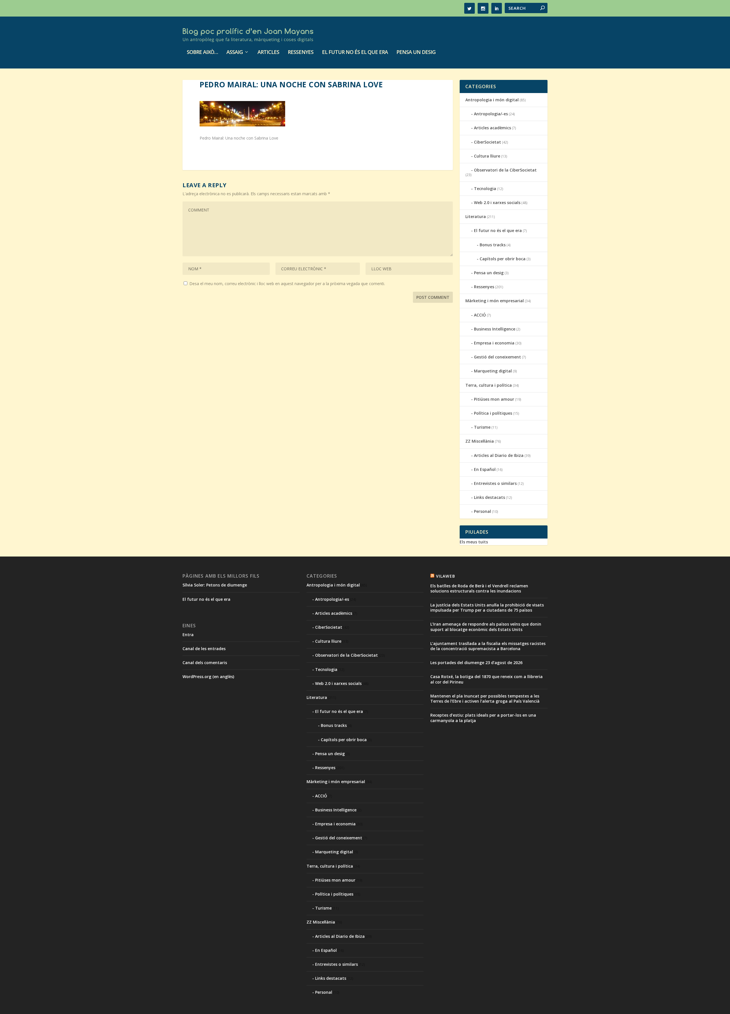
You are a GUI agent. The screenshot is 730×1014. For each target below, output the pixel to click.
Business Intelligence (494, 329)
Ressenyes (300, 52)
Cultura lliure (487, 156)
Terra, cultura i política (488, 385)
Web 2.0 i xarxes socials (497, 202)
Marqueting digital (493, 371)
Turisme (482, 427)
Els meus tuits (474, 542)
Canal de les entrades (204, 648)
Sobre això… (202, 52)
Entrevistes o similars (495, 483)
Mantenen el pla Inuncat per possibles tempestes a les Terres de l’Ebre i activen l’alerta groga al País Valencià (485, 698)
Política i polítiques (493, 413)
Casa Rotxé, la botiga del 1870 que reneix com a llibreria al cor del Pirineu (486, 679)
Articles (268, 52)
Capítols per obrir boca (503, 258)
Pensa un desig (415, 52)
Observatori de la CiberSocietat (505, 170)
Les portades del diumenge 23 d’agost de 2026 (476, 662)
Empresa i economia (494, 343)
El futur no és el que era (355, 52)
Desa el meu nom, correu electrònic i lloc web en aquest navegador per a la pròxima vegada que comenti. (287, 283)
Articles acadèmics (492, 127)
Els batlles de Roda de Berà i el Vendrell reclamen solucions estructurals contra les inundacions (479, 588)
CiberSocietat (487, 142)
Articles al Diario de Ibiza (499, 455)
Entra (188, 634)
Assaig (234, 52)
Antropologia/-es (491, 113)
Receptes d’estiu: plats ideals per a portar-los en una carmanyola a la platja (483, 717)
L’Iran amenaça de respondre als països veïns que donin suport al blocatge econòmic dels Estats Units (485, 626)
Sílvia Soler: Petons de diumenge (214, 585)
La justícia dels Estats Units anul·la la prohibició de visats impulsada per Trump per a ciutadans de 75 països (487, 607)
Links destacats (489, 497)
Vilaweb (445, 576)
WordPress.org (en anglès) (208, 676)
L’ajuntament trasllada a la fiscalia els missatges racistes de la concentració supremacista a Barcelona (488, 646)
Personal (482, 511)
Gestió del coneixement (497, 357)
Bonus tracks (493, 244)
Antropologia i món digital (492, 99)
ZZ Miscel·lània (479, 441)
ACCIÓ (480, 315)
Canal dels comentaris (204, 662)
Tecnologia (485, 188)
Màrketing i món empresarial (494, 300)
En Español (485, 469)
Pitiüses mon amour (494, 399)
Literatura (475, 216)
